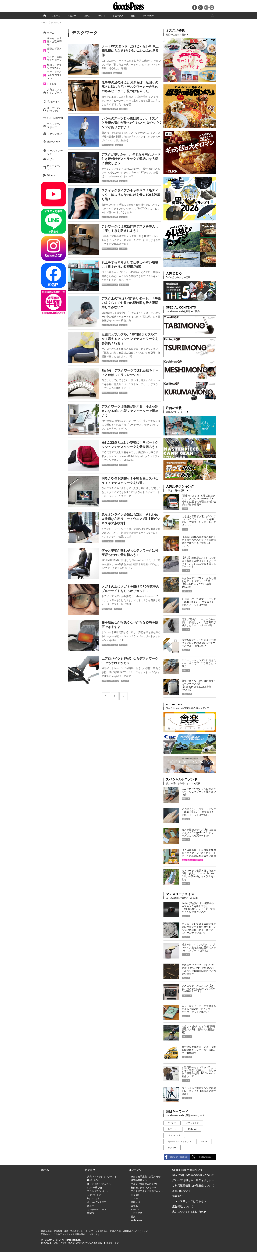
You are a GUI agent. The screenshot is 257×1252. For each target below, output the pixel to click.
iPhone (204, 1141)
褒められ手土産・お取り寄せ (54, 41)
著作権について (181, 1190)
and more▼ (148, 16)
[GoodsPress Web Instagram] (53, 248)
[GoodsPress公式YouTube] (53, 194)
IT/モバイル (53, 101)
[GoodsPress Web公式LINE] (53, 221)
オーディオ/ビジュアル (53, 110)
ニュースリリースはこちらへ (189, 1201)
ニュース (56, 16)
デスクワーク (57, 22)
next (123, 696)
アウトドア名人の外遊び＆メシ (54, 75)
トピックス (118, 16)
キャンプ (172, 1123)
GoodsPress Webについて (187, 1169)
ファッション (54, 133)
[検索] (212, 15)
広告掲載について (182, 1206)
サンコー (172, 1147)
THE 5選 (51, 84)
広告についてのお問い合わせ (189, 1211)
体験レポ (72, 16)
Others (51, 175)
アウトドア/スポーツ (53, 126)
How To (101, 16)
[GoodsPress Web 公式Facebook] (53, 275)
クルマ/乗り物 (55, 117)
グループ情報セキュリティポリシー (193, 1180)
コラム (87, 16)
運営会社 (177, 1196)
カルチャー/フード (53, 167)
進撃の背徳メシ (54, 50)
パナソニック (192, 1123)
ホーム (44, 22)
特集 (133, 16)
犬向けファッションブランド (54, 92)
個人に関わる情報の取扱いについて (193, 1175)
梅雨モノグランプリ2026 (54, 66)
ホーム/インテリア (55, 152)
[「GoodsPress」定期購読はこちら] (53, 302)
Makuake (192, 1129)
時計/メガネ (53, 141)
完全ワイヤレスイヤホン (179, 1141)
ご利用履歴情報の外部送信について (193, 1185)
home (44, 15)
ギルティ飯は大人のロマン (54, 58)
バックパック (174, 1135)
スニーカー (173, 1129)
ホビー (50, 159)
